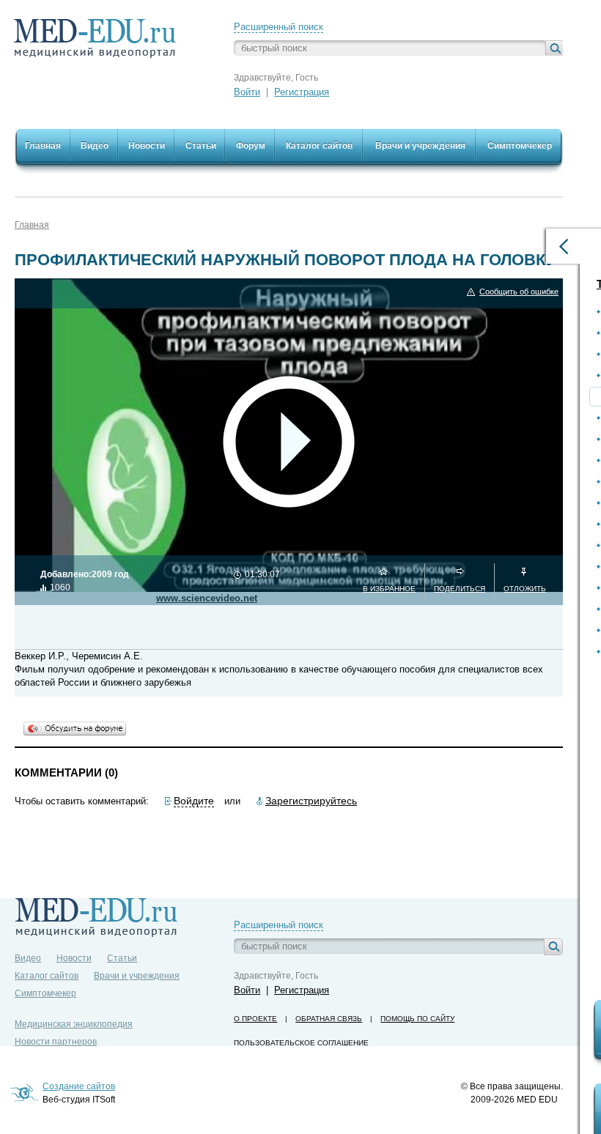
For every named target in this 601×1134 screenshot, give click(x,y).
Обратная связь (328, 1019)
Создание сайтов (79, 1086)
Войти (247, 91)
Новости (74, 958)
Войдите (194, 801)
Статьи (122, 958)
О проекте (255, 1019)
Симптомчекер (45, 993)
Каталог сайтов (46, 976)
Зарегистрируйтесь (311, 801)
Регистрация (301, 91)
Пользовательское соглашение (301, 1043)
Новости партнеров (56, 1042)
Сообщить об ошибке (518, 291)
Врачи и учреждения (137, 976)
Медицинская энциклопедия (74, 1024)
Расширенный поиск (278, 26)
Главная (32, 225)
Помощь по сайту (417, 1019)
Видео (28, 958)
